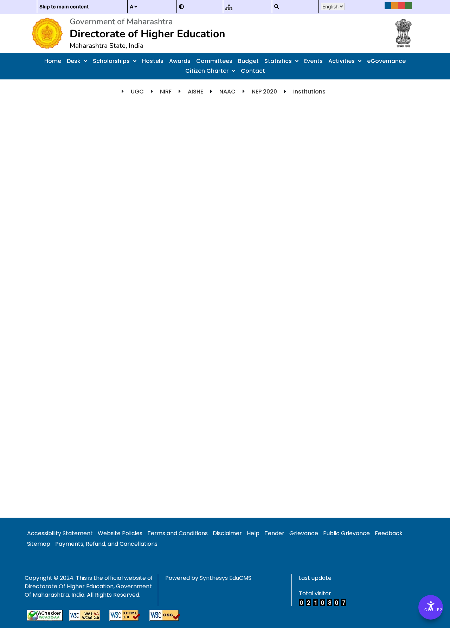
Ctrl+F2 (431, 609)
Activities (341, 61)
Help (253, 533)
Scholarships (111, 61)
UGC (137, 92)
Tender (274, 533)
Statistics (278, 61)
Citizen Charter (207, 71)
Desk (74, 61)
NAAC (227, 92)
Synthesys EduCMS (225, 578)
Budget (248, 61)
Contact (253, 71)
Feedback (389, 533)
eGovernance (386, 61)
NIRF (166, 92)
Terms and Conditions (177, 533)
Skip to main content (64, 6)
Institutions (309, 92)
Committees (214, 61)
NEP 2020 (264, 92)
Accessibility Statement (60, 533)
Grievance (303, 533)
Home (52, 61)
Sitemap (38, 544)
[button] (77, 61)
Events (313, 61)
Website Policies (120, 533)
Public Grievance (346, 533)
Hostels (152, 61)
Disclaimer (227, 533)
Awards (180, 61)
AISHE (195, 92)
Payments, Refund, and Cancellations (106, 544)
